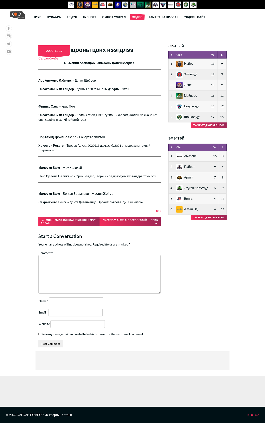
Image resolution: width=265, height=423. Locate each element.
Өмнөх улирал (114, 17)
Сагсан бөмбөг (49, 58)
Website (44, 324)
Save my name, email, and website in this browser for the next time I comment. (93, 334)
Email (43, 312)
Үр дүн (72, 17)
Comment (46, 253)
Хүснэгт (90, 17)
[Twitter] (9, 44)
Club (179, 54)
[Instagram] (9, 36)
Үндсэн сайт (194, 17)
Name (43, 301)
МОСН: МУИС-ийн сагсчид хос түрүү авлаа (68, 222)
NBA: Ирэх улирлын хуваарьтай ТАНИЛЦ (130, 221)
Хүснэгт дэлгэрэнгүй (208, 125)
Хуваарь (54, 17)
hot (158, 210)
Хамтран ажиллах (163, 17)
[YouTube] (9, 52)
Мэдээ (137, 17)
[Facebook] (9, 28)
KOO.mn (253, 415)
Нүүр (37, 17)
